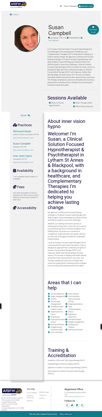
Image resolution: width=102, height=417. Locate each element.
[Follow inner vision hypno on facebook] (28, 115)
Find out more (51, 414)
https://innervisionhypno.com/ (23, 138)
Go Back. (15, 14)
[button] (61, 6)
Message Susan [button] (93, 31)
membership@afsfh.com (77, 396)
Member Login (87, 6)
